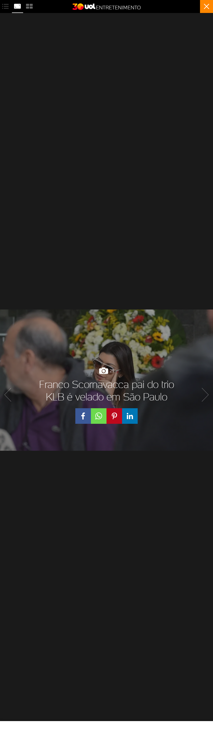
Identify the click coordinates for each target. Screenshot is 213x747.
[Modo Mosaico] (29, 5)
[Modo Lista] (6, 5)
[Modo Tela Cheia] (18, 5)
